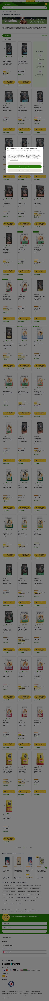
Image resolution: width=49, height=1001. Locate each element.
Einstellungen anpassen (24, 163)
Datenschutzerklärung (14, 159)
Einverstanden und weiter (24, 166)
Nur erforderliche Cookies (24, 170)
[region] (24, 160)
